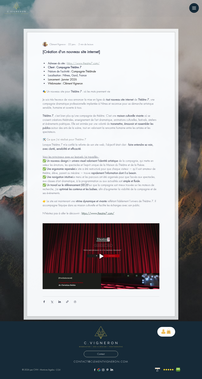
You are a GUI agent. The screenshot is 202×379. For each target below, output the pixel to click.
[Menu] (194, 8)
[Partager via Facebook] (44, 301)
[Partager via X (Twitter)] (51, 301)
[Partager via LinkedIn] (59, 301)
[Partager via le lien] (67, 301)
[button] (168, 331)
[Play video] (101, 256)
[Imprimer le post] (75, 301)
